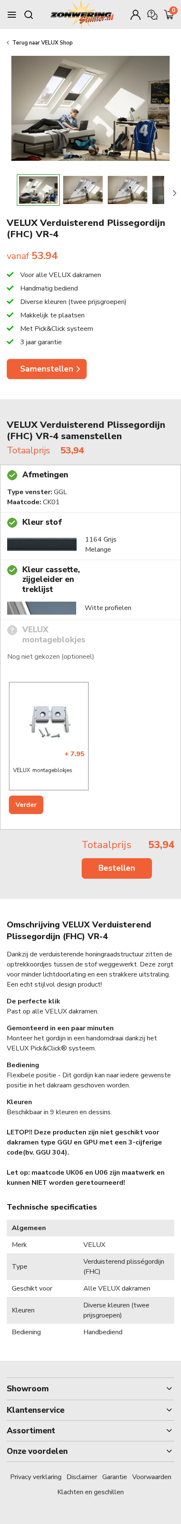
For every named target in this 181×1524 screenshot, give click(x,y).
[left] (9, 190)
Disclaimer (82, 1477)
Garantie (114, 1477)
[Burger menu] (12, 15)
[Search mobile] (29, 15)
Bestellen (116, 868)
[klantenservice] (152, 15)
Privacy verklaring (35, 1477)
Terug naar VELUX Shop (42, 43)
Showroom (28, 1388)
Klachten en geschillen (90, 1492)
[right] (171, 190)
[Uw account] (135, 15)
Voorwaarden (151, 1477)
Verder (26, 805)
